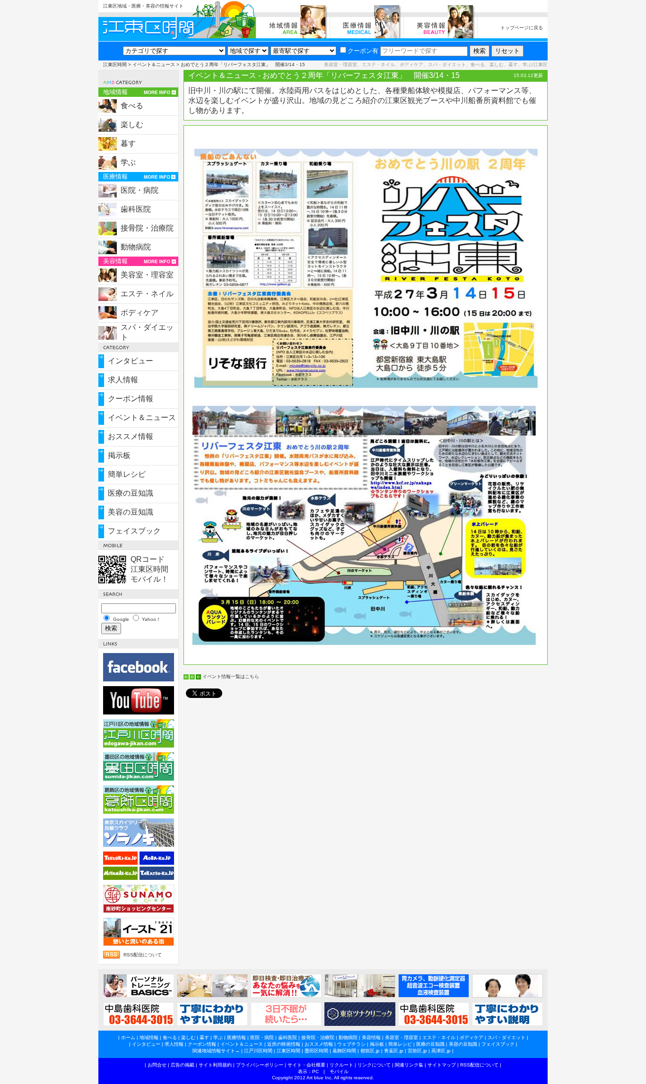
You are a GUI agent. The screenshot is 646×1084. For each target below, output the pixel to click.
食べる (132, 106)
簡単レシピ (127, 474)
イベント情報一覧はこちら (230, 676)
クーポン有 (363, 50)
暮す (128, 143)
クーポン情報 (130, 399)
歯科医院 (136, 209)
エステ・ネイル (147, 294)
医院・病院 (139, 190)
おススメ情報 (130, 436)
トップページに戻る (521, 27)
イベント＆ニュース (153, 64)
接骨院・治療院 (147, 228)
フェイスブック (134, 531)
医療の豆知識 (130, 493)
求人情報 (123, 380)
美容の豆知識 (130, 512)
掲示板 (119, 455)
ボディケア (139, 313)
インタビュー (130, 361)
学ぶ (128, 162)
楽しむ (132, 124)
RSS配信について (142, 954)
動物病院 (136, 247)
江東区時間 (115, 64)
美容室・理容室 (147, 275)
